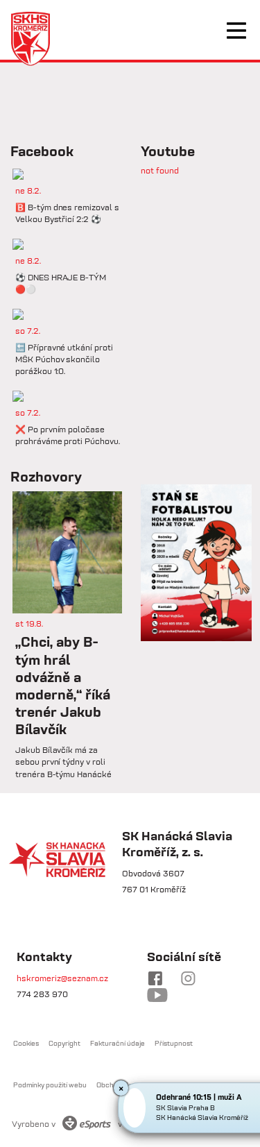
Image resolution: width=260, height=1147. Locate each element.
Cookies (26, 1043)
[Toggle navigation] (236, 30)
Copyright (64, 1043)
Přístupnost (174, 1043)
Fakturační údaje (117, 1043)
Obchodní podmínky (127, 1084)
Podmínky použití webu (50, 1084)
